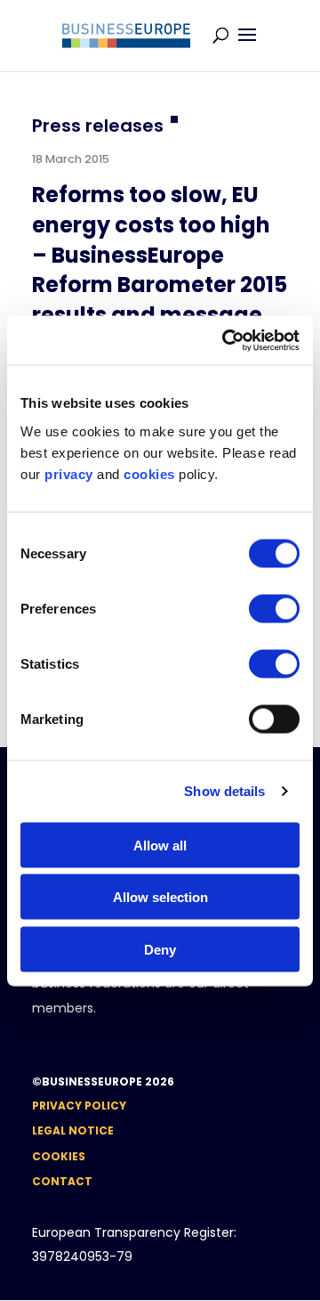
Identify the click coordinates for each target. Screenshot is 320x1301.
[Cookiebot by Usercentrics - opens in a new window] (226, 340)
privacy (68, 473)
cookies (149, 473)
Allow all (160, 844)
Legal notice (73, 1130)
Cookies (58, 1156)
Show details (224, 791)
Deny (160, 948)
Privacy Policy (79, 1105)
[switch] (274, 608)
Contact (62, 1181)
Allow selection (160, 897)
